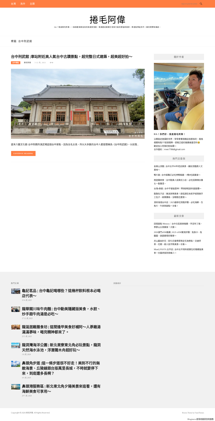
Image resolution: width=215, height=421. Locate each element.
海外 (22, 3)
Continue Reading (23, 153)
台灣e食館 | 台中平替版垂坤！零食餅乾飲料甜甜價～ (177, 188)
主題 (32, 3)
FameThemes (199, 413)
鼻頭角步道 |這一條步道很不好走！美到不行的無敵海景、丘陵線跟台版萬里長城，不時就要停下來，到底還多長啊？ (61, 368)
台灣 (13, 3)
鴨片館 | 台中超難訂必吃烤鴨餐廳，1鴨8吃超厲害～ (177, 175)
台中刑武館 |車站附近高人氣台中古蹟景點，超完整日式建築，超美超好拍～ (71, 57)
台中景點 (15, 62)
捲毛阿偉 (107, 20)
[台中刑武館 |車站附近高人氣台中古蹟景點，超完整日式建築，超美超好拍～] (78, 103)
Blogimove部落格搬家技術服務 (201, 419)
